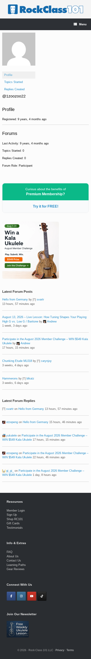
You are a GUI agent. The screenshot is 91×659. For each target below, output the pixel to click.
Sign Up (12, 514)
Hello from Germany (15, 299)
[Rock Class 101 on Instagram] (21, 596)
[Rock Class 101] (45, 9)
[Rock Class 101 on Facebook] (11, 596)
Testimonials (15, 527)
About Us (13, 556)
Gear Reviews (16, 569)
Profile (8, 75)
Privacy (59, 650)
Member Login (16, 510)
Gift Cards (13, 523)
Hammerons (10, 378)
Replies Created (14, 89)
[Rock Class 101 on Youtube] (31, 596)
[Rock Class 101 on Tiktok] (41, 596)
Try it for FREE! (45, 206)
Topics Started (13, 82)
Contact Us (14, 560)
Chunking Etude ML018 (17, 361)
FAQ (9, 552)
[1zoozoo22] (18, 69)
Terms (70, 650)
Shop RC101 (15, 519)
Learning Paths (16, 565)
